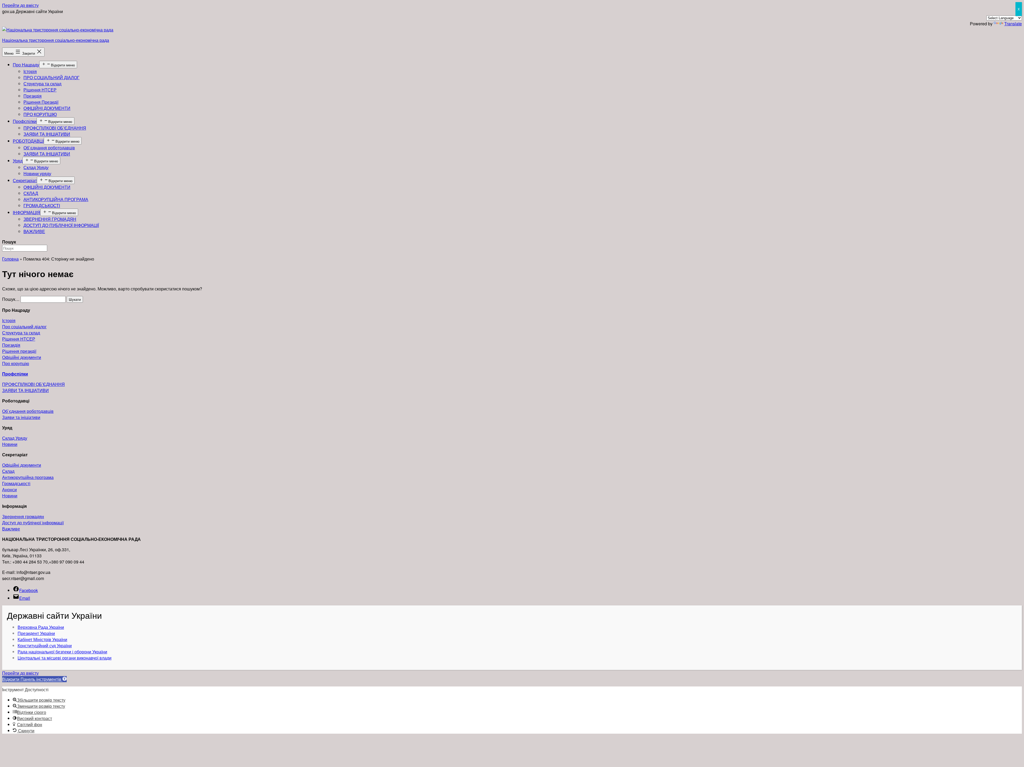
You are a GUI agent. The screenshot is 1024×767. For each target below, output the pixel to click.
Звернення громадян (23, 516)
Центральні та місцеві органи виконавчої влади (64, 658)
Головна (10, 259)
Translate (1013, 24)
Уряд (17, 161)
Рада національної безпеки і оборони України (62, 652)
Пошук (9, 242)
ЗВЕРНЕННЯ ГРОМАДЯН (49, 219)
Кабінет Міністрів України (42, 639)
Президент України (36, 633)
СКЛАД (30, 193)
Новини (9, 444)
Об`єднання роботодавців (49, 148)
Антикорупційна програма (28, 477)
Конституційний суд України (45, 645)
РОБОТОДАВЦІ (28, 141)
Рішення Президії (40, 102)
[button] (34, 679)
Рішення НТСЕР (40, 90)
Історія (30, 71)
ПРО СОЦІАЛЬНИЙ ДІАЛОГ (51, 77)
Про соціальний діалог (24, 326)
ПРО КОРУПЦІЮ (40, 114)
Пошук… (10, 299)
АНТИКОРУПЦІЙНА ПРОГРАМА (55, 199)
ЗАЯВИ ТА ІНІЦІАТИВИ (46, 134)
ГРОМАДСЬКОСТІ (41, 205)
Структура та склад (42, 84)
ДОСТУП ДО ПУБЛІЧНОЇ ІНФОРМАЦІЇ (61, 225)
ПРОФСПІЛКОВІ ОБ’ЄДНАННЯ (54, 128)
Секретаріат (25, 180)
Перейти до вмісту (20, 5)
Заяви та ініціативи (21, 417)
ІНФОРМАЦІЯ (26, 212)
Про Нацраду (26, 65)
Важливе (11, 529)
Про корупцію (15, 363)
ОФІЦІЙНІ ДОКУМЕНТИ (46, 108)
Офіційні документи (21, 357)
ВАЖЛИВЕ (34, 231)
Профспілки (25, 121)
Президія (32, 96)
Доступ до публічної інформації (33, 523)
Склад (8, 471)
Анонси (9, 489)
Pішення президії (19, 351)
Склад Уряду (36, 167)
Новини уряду (37, 173)
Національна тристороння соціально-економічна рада (55, 40)
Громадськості (16, 483)
